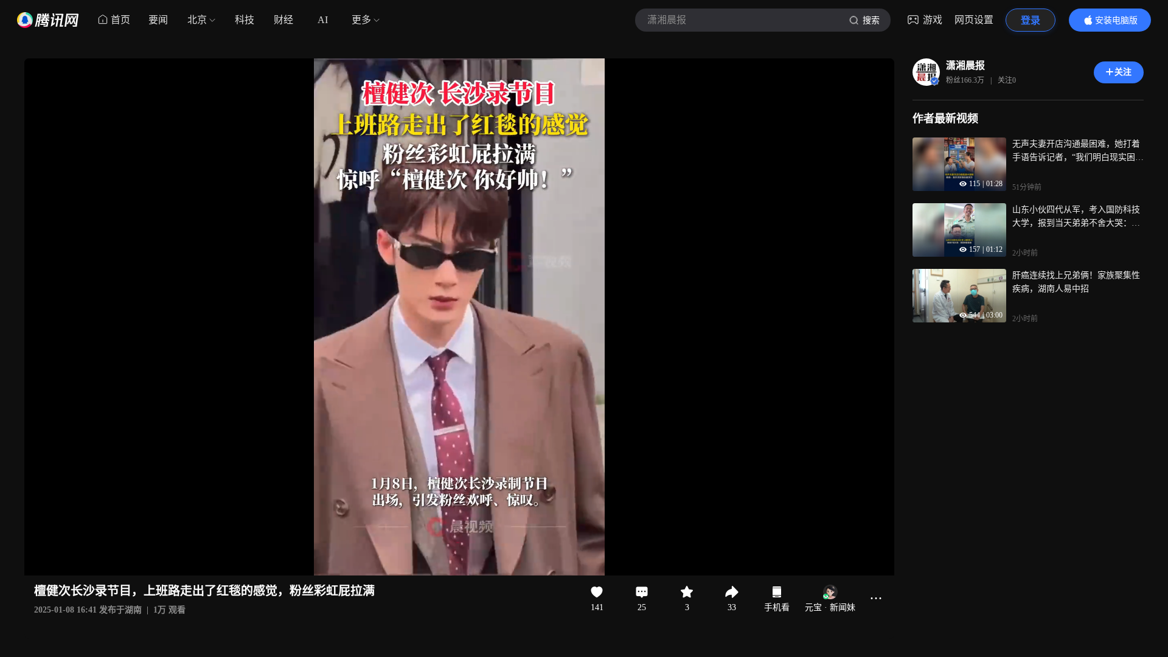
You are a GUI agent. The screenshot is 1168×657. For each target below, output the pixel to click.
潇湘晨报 (965, 65)
